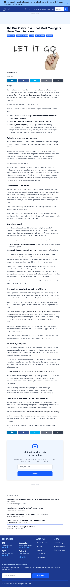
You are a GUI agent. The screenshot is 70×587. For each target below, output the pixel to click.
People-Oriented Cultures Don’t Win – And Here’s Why (26, 521)
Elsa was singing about (37, 95)
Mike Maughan (13, 72)
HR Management (40, 35)
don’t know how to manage (22, 178)
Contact (39, 550)
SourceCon (23, 543)
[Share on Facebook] (23, 80)
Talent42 (22, 551)
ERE (3, 543)
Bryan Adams (11, 516)
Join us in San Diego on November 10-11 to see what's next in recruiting (33, 3)
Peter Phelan (10, 529)
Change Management (22, 35)
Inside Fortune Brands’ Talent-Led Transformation (25, 508)
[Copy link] (58, 80)
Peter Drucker (13, 371)
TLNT (4, 551)
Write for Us (40, 554)
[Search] (66, 9)
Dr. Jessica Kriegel (12, 522)
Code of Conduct (59, 550)
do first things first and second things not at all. (40, 371)
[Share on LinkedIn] (12, 80)
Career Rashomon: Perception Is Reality (21, 527)
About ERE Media (42, 543)
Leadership (49, 35)
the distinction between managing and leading (43, 412)
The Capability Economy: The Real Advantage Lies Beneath (28, 514)
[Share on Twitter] (35, 80)
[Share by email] (46, 80)
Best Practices (10, 35)
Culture (32, 35)
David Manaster (11, 510)
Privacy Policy (58, 543)
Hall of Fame (40, 557)
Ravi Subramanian (12, 504)
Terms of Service (59, 546)
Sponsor (39, 546)
